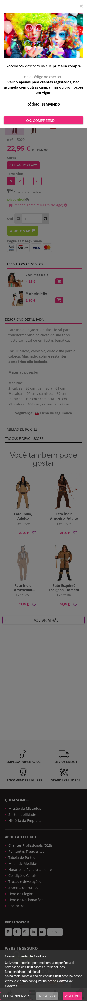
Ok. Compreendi (41, 120)
